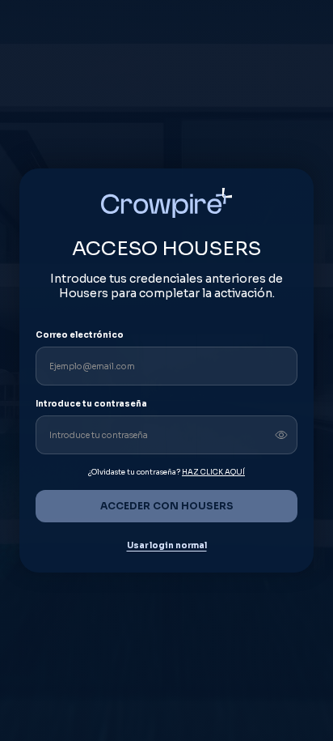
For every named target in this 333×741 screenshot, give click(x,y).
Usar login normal (167, 546)
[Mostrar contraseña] (281, 434)
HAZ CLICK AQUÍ (213, 472)
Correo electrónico (80, 335)
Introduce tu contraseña (91, 403)
